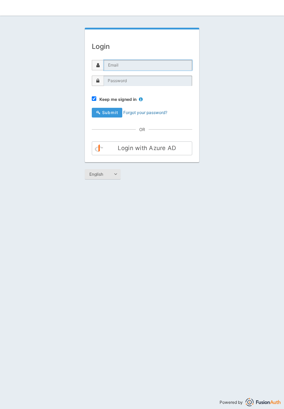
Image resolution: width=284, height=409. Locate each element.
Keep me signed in (116, 99)
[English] (103, 174)
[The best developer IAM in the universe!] (263, 402)
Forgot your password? (145, 112)
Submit (109, 112)
